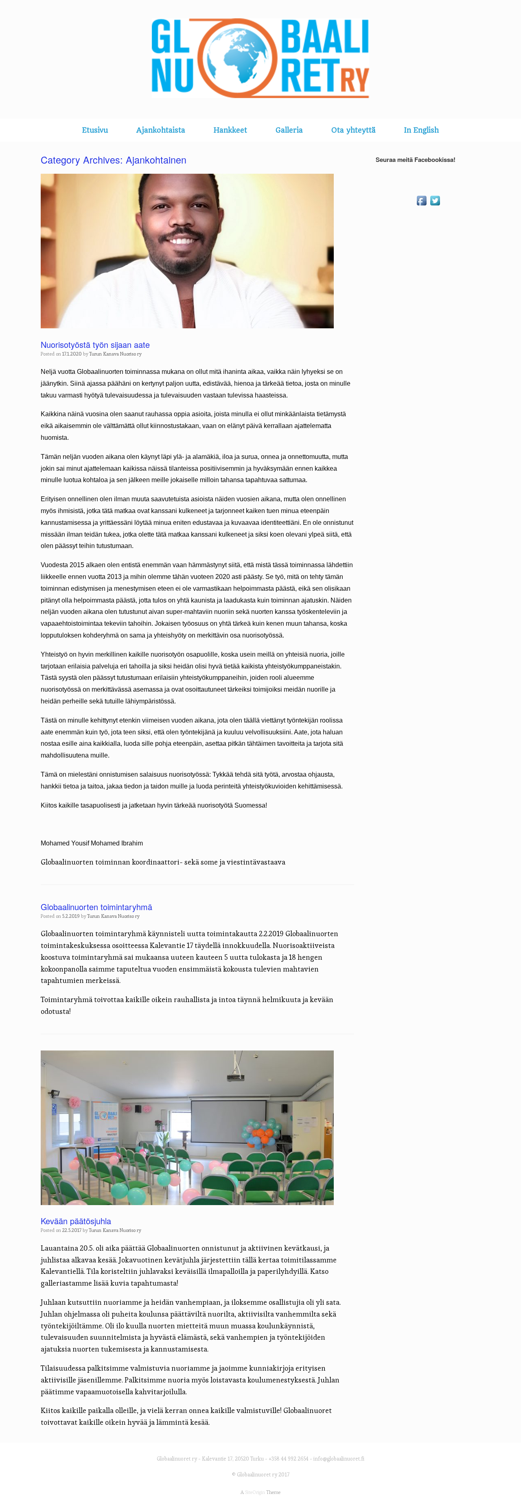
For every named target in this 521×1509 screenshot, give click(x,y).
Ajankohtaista (160, 130)
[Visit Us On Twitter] (435, 205)
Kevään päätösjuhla (76, 1221)
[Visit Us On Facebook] (421, 205)
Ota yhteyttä (353, 130)
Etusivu (95, 130)
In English (421, 130)
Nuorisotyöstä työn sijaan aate (95, 344)
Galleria (289, 130)
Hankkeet (230, 130)
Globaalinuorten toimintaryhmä (96, 907)
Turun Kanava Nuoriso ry (115, 354)
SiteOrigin (255, 1492)
